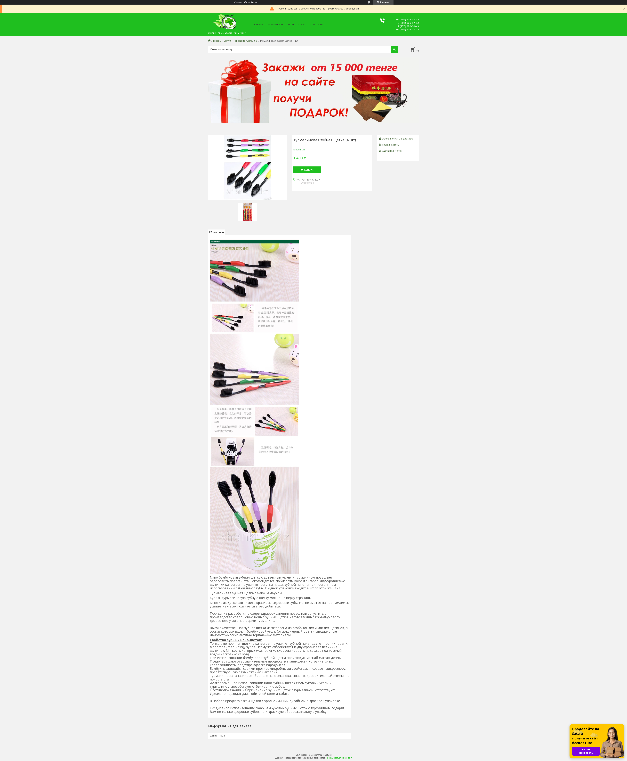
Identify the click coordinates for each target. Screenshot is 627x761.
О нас (301, 24)
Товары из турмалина (245, 40)
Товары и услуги (279, 24)
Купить (309, 170)
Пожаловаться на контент (339, 757)
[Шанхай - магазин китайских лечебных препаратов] (224, 21)
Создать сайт (240, 2)
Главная (258, 24)
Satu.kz (328, 754)
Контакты (316, 24)
